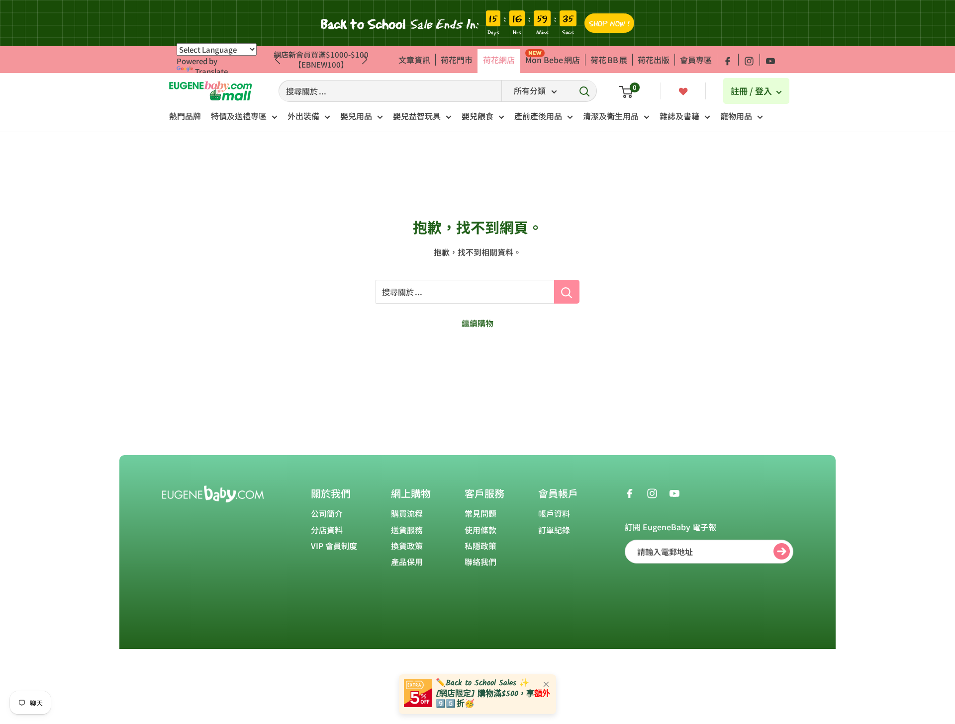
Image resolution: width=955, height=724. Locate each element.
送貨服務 (407, 530)
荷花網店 (499, 60)
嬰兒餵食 (477, 116)
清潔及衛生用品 (611, 116)
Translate (211, 71)
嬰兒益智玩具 (417, 116)
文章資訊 (414, 60)
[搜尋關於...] (566, 292)
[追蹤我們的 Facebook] (727, 60)
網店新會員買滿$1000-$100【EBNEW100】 (321, 59)
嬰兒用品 (356, 116)
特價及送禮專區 (239, 116)
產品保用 (407, 561)
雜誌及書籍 (679, 116)
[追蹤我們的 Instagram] (749, 60)
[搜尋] (584, 91)
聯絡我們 (480, 561)
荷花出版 (653, 60)
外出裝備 (303, 116)
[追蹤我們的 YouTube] (770, 60)
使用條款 (480, 530)
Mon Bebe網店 (552, 60)
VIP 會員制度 (334, 546)
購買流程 (407, 513)
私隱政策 (480, 546)
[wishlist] (683, 90)
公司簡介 (327, 513)
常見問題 (480, 513)
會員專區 (696, 60)
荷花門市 (457, 60)
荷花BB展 (608, 60)
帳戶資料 (554, 513)
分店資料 (327, 530)
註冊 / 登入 (752, 90)
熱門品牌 (185, 116)
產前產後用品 (538, 116)
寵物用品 (736, 116)
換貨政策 (407, 546)
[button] (365, 60)
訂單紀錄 (554, 530)
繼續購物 (477, 323)
